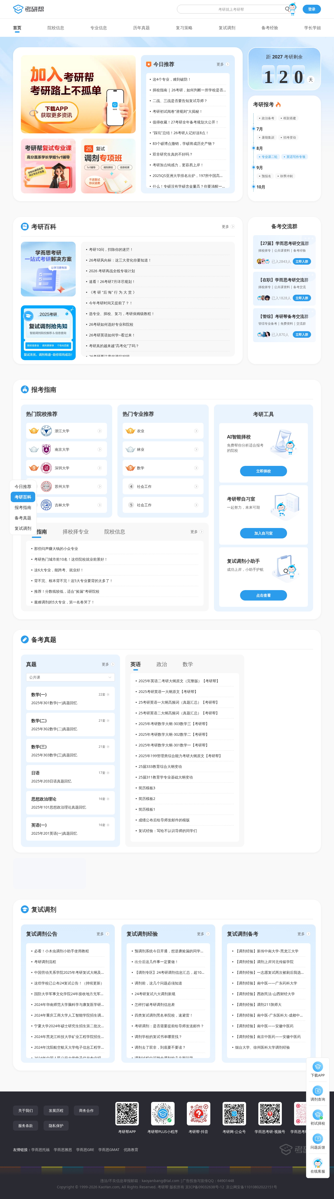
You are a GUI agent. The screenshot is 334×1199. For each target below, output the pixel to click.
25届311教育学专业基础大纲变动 (166, 777)
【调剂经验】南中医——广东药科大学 (266, 983)
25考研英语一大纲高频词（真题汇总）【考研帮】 (179, 702)
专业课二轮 (269, 157)
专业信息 (98, 28)
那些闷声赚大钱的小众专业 (56, 548)
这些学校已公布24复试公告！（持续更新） (69, 983)
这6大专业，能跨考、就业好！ (59, 569)
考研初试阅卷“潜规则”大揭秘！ (178, 111)
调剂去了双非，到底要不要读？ (160, 1047)
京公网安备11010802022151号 (251, 1186)
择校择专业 (76, 531)
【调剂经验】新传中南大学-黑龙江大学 (267, 950)
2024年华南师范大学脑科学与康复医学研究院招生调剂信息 (82, 1004)
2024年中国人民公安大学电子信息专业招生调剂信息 (76, 1057)
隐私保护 (56, 1125)
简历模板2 (147, 798)
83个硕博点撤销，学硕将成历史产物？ (184, 143)
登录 (311, 9)
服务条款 (25, 1125)
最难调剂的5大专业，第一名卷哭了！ (64, 602)
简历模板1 (147, 809)
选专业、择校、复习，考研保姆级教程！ (122, 313)
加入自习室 (263, 533)
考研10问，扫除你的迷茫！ (111, 249)
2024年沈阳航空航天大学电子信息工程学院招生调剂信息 (80, 1047)
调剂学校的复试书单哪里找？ (158, 1036)
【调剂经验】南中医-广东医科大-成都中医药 (271, 1015)
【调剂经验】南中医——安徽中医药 (264, 1025)
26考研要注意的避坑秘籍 (109, 356)
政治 (162, 664)
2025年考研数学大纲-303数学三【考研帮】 (174, 723)
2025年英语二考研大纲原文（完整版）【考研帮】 (179, 680)
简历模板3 (147, 787)
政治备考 (268, 118)
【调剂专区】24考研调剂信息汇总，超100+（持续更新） (181, 972)
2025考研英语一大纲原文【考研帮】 (168, 691)
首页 (17, 28)
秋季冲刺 (286, 176)
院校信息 (55, 28)
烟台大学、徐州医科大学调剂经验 (262, 1047)
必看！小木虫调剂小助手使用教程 (61, 950)
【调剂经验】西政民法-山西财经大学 (265, 993)
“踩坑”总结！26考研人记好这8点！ (181, 132)
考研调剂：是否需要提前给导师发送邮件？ (169, 1025)
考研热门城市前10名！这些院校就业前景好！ (71, 559)
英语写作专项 (296, 157)
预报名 (266, 176)
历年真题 (141, 28)
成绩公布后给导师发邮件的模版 (164, 819)
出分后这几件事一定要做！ (156, 961)
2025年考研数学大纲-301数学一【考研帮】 (174, 745)
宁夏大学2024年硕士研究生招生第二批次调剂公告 (75, 1025)
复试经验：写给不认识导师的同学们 (168, 830)
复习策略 (184, 28)
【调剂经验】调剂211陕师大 (258, 1004)
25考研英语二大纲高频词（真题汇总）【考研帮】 (179, 712)
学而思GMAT (109, 1149)
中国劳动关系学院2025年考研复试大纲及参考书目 (75, 972)
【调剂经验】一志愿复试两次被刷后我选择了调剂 (275, 972)
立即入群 (302, 261)
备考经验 (269, 28)
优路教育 (131, 1149)
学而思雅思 (63, 1149)
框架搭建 (289, 118)
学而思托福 (40, 1149)
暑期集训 (268, 137)
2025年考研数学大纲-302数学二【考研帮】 (174, 734)
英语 (135, 664)
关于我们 (25, 1110)
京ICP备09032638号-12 (204, 1186)
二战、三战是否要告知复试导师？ (180, 100)
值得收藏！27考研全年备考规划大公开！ (186, 122)
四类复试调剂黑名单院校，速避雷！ (164, 1015)
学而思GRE (85, 1149)
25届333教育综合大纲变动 (160, 766)
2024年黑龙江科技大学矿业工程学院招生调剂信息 (75, 1036)
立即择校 (263, 470)
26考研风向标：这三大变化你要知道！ (120, 260)
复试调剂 (227, 28)
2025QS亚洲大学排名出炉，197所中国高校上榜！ (193, 175)
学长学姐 (312, 28)
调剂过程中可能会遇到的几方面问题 (164, 1057)
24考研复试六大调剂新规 (155, 993)
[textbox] (235, 9)
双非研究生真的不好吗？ (173, 154)
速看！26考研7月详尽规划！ (112, 281)
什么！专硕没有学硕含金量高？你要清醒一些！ (191, 186)
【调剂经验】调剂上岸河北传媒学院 (264, 961)
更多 (220, 64)
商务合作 (86, 1110)
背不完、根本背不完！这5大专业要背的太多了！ (73, 580)
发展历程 (56, 1110)
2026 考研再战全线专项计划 (112, 270)
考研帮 (163, 1186)
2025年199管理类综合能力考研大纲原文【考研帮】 (181, 755)
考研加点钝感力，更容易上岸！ (178, 164)
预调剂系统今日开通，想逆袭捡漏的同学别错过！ (175, 950)
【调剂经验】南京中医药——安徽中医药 (268, 1036)
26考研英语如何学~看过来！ (112, 335)
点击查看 (263, 595)
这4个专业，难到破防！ (172, 79)
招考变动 (289, 137)
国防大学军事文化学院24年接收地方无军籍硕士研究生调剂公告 (85, 993)
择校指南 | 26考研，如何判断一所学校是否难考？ (193, 89)
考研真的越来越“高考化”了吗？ (114, 345)
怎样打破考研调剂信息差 (155, 1004)
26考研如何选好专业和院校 (111, 324)
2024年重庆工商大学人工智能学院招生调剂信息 (73, 1015)
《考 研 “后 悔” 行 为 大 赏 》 (112, 292)
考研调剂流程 (45, 961)
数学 (188, 664)
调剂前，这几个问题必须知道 (158, 983)
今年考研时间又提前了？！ (111, 302)
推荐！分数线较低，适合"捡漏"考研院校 (66, 591)
